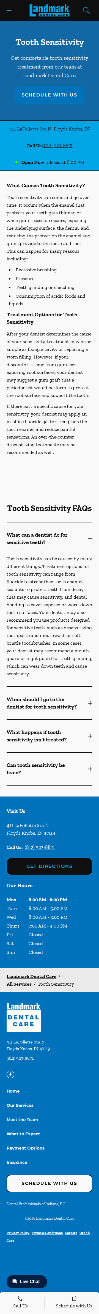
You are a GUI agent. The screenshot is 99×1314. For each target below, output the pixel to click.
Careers (71, 1233)
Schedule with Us (49, 95)
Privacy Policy (18, 1233)
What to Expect (23, 1133)
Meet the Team (22, 1119)
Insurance (17, 1162)
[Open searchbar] (86, 10)
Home (13, 1091)
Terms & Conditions (47, 1233)
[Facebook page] (10, 1074)
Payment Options (26, 1148)
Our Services (20, 1105)
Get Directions (49, 866)
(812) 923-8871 (58, 146)
